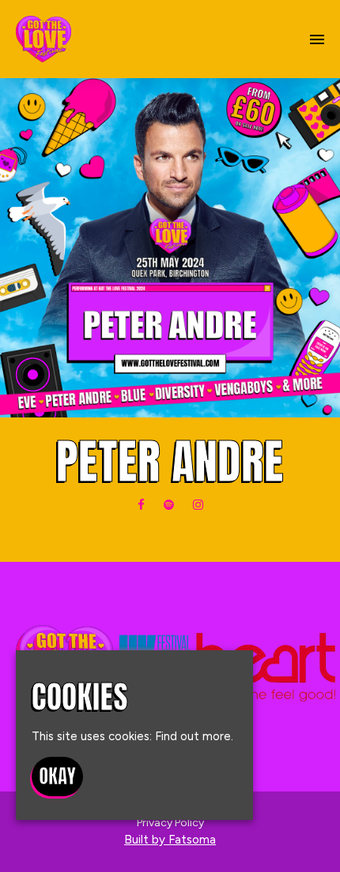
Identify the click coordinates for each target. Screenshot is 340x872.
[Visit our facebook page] (141, 505)
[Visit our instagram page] (198, 505)
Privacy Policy (170, 822)
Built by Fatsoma (170, 840)
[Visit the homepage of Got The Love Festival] (43, 39)
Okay (57, 776)
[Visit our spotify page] (169, 505)
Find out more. (194, 736)
